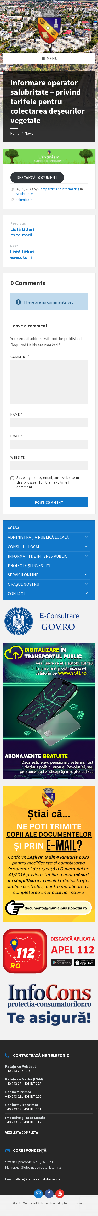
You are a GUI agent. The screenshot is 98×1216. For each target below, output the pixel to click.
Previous (18, 223)
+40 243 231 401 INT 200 (23, 1096)
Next (14, 246)
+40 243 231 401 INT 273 (23, 1083)
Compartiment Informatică (58, 189)
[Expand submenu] (86, 537)
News (29, 133)
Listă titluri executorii (22, 232)
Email (16, 436)
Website (17, 457)
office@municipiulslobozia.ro (37, 1179)
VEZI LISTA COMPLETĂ (21, 1132)
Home (15, 133)
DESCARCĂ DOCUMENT (37, 177)
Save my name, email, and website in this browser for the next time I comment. (47, 482)
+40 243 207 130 (17, 1070)
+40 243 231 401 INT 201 (23, 1109)
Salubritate (24, 193)
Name (16, 414)
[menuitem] (49, 527)
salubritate (24, 199)
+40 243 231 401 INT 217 (23, 1122)
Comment (20, 356)
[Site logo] (49, 43)
